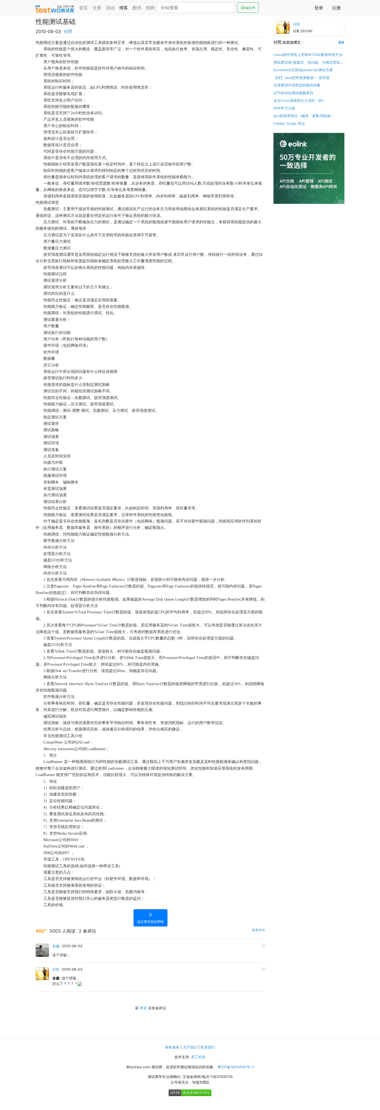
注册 (336, 8)
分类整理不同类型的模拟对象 (296, 85)
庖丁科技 (198, 1057)
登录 (318, 8)
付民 (68, 31)
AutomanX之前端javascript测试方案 (303, 70)
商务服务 (172, 1047)
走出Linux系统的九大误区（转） (299, 100)
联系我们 (208, 1047)
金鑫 (56, 946)
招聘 (150, 8)
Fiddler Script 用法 (289, 123)
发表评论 (258, 930)
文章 (96, 8)
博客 (123, 8)
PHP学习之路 (284, 108)
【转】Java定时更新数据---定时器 (301, 77)
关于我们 (190, 1047)
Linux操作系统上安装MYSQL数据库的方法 (307, 54)
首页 (83, 8)
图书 (136, 8)
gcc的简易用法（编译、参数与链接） (303, 115)
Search (248, 7)
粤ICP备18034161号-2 (236, 1067)
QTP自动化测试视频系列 (293, 93)
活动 (110, 8)
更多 (341, 42)
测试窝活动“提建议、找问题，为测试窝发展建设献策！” (308, 65)
